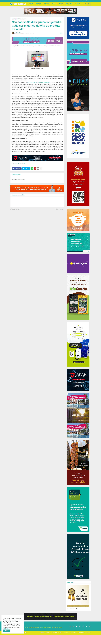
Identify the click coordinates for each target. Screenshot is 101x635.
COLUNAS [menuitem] (77, 4)
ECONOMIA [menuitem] (69, 4)
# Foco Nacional (23, 18)
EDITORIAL (74, 632)
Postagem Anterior (15, 209)
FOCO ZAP (88, 632)
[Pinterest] (35, 168)
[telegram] (88, 1)
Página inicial (15, 18)
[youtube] (84, 1)
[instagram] (82, 1)
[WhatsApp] (32, 168)
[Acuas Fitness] (50, 616)
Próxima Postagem (58, 209)
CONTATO (54, 632)
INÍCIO (42, 632)
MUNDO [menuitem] (54, 4)
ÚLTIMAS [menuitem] (30, 4)
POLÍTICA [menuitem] (46, 4)
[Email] (38, 168)
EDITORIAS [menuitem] (38, 4)
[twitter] (80, 1)
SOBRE (48, 632)
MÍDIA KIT (81, 632)
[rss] (90, 1)
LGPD (59, 632)
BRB (24, 163)
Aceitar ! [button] (6, 630)
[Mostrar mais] (41, 168)
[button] (85, 4)
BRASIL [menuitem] (61, 4)
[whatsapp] (86, 1)
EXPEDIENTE (66, 632)
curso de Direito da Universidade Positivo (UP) (38, 82)
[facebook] (70, 626)
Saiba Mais (5, 628)
